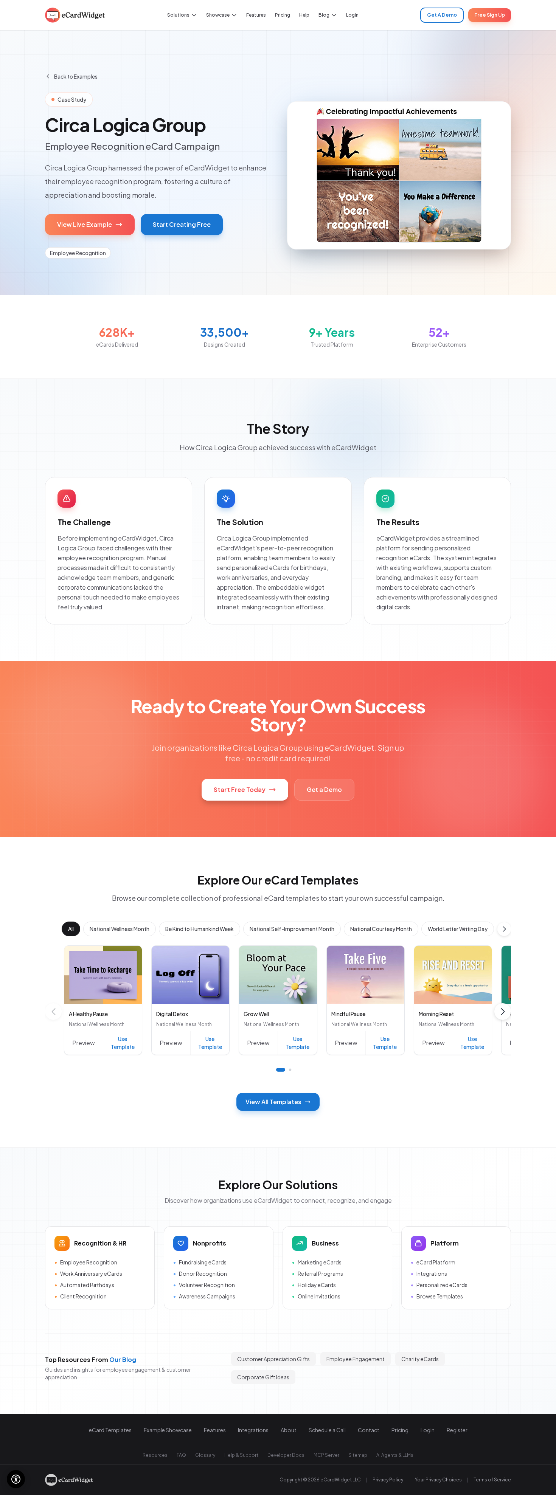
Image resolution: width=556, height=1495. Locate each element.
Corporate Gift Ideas (263, 1377)
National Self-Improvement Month (292, 928)
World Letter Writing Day (458, 928)
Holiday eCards (314, 1284)
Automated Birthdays (84, 1284)
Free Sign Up (489, 15)
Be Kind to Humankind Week (199, 928)
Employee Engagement (355, 1359)
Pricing (282, 15)
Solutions (178, 15)
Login (352, 15)
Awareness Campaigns (204, 1296)
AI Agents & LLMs (394, 1455)
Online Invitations (316, 1296)
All (71, 928)
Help (304, 15)
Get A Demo (442, 15)
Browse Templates (437, 1296)
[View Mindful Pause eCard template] (365, 975)
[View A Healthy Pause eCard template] (103, 975)
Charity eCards (420, 1359)
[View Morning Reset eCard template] (453, 975)
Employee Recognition (85, 1262)
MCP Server (326, 1455)
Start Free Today (240, 789)
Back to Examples (76, 76)
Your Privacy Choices (438, 1480)
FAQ (181, 1455)
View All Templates (273, 1102)
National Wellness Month (119, 928)
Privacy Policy (388, 1480)
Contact (368, 1430)
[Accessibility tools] (16, 1479)
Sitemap (357, 1455)
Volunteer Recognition (204, 1284)
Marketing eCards (317, 1262)
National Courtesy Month (381, 928)
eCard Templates (110, 1430)
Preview (83, 1043)
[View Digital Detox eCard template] (190, 975)
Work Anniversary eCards (88, 1273)
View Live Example (84, 224)
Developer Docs (285, 1455)
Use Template (123, 1042)
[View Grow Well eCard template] (278, 975)
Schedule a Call (327, 1430)
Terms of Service (492, 1480)
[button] (504, 929)
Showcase (218, 15)
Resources (155, 1455)
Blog (323, 15)
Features (256, 15)
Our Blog (122, 1359)
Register (457, 1430)
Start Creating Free (182, 224)
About (289, 1430)
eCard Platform (433, 1262)
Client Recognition (80, 1296)
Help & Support (241, 1455)
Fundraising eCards (200, 1262)
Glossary (205, 1455)
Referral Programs (317, 1273)
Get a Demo (324, 789)
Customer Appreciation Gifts (273, 1359)
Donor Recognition (200, 1273)
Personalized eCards (439, 1284)
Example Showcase (168, 1430)
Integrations (429, 1273)
